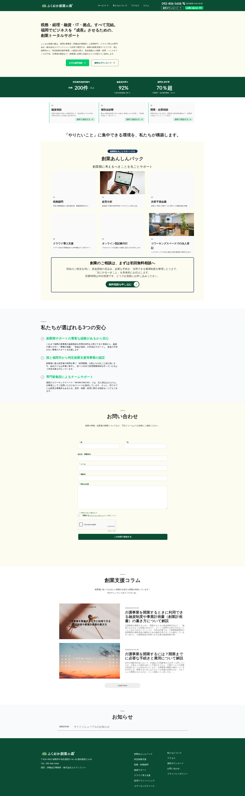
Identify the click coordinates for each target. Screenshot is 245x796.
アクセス (135, 5)
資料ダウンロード (170, 8)
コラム (146, 5)
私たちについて (120, 5)
